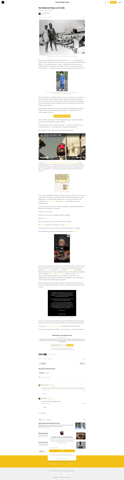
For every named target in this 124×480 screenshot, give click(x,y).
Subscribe (113, 2)
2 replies (44, 407)
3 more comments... (42, 413)
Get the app (68, 474)
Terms (65, 470)
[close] (74, 431)
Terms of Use (68, 453)
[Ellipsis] (85, 385)
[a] (62, 248)
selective (66, 225)
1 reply (44, 393)
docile (47, 218)
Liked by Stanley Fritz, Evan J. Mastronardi (50, 386)
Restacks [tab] (47, 372)
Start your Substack (58, 474)
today (75, 231)
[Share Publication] (108, 2)
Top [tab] (40, 419)
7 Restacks (54, 354)
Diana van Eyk (44, 385)
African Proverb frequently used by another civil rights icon (60, 163)
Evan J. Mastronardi (46, 13)
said (66, 125)
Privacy (61, 470)
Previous (43, 363)
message (43, 225)
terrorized (78, 274)
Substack (56, 477)
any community (61, 274)
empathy (52, 274)
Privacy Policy (71, 455)
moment (71, 60)
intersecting (70, 270)
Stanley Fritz (52, 201)
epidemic (47, 270)
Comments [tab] (41, 372)
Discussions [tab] (48, 419)
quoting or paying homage (53, 326)
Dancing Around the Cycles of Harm (49, 423)
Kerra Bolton (44, 398)
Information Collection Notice (61, 455)
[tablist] (44, 373)
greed (59, 270)
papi (48, 68)
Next (81, 363)
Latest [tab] (43, 419)
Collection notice (70, 470)
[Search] (105, 2)
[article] (62, 426)
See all (41, 451)
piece (64, 201)
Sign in (120, 2)
